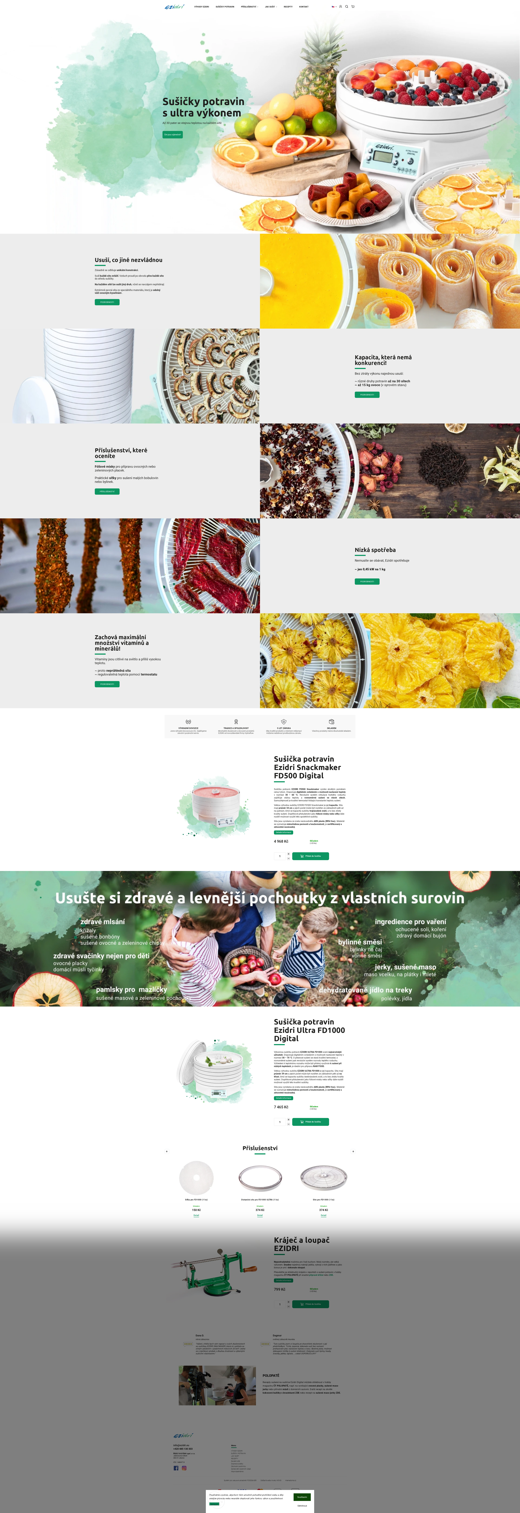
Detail (196, 1215)
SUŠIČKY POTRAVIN (238, 1453)
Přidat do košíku (313, 856)
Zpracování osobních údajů (241, 1469)
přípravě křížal (316, 1275)
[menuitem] (203, 7)
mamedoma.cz (290, 1480)
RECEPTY (234, 1459)
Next (353, 1151)
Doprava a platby (237, 1464)
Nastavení (214, 1504)
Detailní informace (283, 832)
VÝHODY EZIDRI (237, 1451)
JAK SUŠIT (235, 1456)
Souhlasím (302, 1497)
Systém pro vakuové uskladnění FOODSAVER (240, 1480)
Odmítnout (302, 1506)
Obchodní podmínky (238, 1466)
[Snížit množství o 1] (288, 858)
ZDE (297, 1393)
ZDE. (331, 1275)
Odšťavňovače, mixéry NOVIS (271, 1480)
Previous (167, 1151)
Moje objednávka (237, 1471)
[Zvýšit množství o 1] (288, 854)
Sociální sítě (235, 1461)
